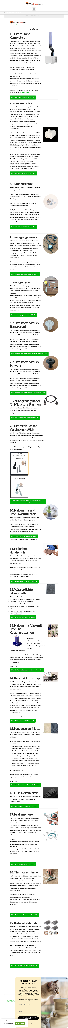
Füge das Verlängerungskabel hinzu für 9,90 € (25, 417)
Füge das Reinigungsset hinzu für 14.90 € (23, 315)
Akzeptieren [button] (20, 1023)
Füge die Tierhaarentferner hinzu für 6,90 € (24, 915)
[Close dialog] (66, 979)
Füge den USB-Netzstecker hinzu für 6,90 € (24, 806)
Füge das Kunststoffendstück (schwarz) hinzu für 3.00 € (28, 392)
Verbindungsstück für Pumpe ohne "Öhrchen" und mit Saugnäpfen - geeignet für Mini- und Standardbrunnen (19, 456)
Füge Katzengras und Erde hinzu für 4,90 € (24, 536)
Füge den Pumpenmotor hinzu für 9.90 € (23, 173)
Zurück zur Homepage (16, 25)
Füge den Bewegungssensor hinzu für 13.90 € (24, 274)
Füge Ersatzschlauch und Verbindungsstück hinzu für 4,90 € (27, 501)
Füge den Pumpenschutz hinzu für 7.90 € (23, 226)
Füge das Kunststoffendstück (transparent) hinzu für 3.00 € (29, 353)
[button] (34, 9)
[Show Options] (37, 1004)
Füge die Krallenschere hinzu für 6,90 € (23, 864)
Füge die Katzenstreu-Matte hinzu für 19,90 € (25, 785)
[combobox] (28, 1004)
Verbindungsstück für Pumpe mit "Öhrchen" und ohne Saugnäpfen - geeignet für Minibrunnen (19, 478)
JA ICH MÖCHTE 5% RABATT (28, 1018)
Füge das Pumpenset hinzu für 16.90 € (22, 97)
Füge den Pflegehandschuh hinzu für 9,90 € (24, 581)
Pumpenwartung (24, 92)
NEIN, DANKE (28, 1023)
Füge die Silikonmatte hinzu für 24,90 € (23, 617)
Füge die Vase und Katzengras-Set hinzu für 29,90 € (26, 670)
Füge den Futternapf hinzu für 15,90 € (22, 720)
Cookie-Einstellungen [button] (8, 1023)
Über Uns (10, 1001)
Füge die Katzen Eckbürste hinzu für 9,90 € (24, 965)
